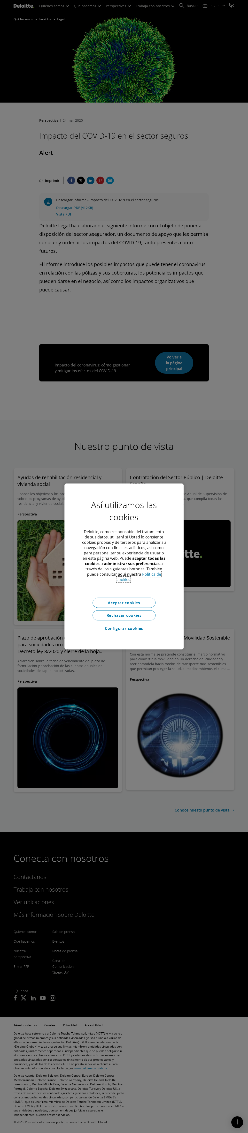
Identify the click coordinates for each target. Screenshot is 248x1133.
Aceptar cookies (124, 602)
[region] (124, 566)
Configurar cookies (124, 628)
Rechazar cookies (124, 615)
